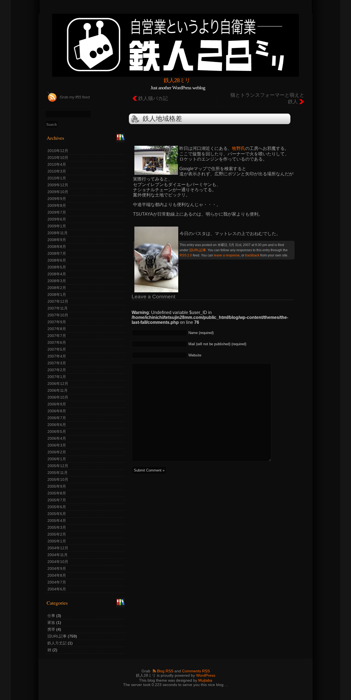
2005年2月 (56, 534)
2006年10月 (57, 397)
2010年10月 (57, 157)
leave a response (227, 255)
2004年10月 (57, 561)
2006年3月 (56, 445)
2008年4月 (56, 274)
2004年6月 (56, 589)
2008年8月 (56, 246)
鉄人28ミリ (177, 80)
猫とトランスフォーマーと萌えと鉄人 (267, 98)
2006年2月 (56, 452)
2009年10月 (57, 192)
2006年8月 (56, 411)
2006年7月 (56, 418)
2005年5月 (56, 514)
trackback (252, 255)
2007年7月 (56, 335)
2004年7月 (56, 582)
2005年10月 (57, 479)
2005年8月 (56, 493)
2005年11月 (57, 472)
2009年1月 (56, 226)
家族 (51, 622)
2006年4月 (56, 438)
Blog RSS (165, 671)
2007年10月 (57, 315)
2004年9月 (56, 568)
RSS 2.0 (186, 255)
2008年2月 (56, 287)
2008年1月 (56, 294)
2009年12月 (57, 185)
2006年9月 (56, 404)
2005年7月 (56, 500)
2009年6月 (56, 219)
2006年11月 (57, 390)
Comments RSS (196, 671)
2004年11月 (57, 555)
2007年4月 (56, 356)
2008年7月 (56, 253)
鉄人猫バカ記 (153, 98)
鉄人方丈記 (57, 643)
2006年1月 (56, 459)
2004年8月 (56, 575)
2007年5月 (56, 349)
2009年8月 (56, 205)
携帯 (51, 629)
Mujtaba (205, 680)
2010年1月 (56, 178)
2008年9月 (56, 240)
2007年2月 (56, 370)
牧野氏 (238, 148)
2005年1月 (56, 541)
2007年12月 (57, 301)
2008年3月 (56, 281)
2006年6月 (56, 424)
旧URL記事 (57, 636)
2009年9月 (56, 198)
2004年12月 (57, 548)
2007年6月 (56, 342)
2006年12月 (57, 383)
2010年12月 (57, 150)
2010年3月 (56, 171)
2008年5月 (56, 267)
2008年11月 (57, 233)
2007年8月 (56, 329)
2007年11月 (57, 308)
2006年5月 (56, 431)
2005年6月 (56, 507)
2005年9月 (56, 486)
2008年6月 (56, 260)
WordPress (205, 675)
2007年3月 (56, 363)
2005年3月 (56, 527)
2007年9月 (56, 322)
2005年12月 (57, 466)
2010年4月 (56, 164)
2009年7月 (56, 212)
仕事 (51, 615)
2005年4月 (56, 520)
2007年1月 (56, 377)
